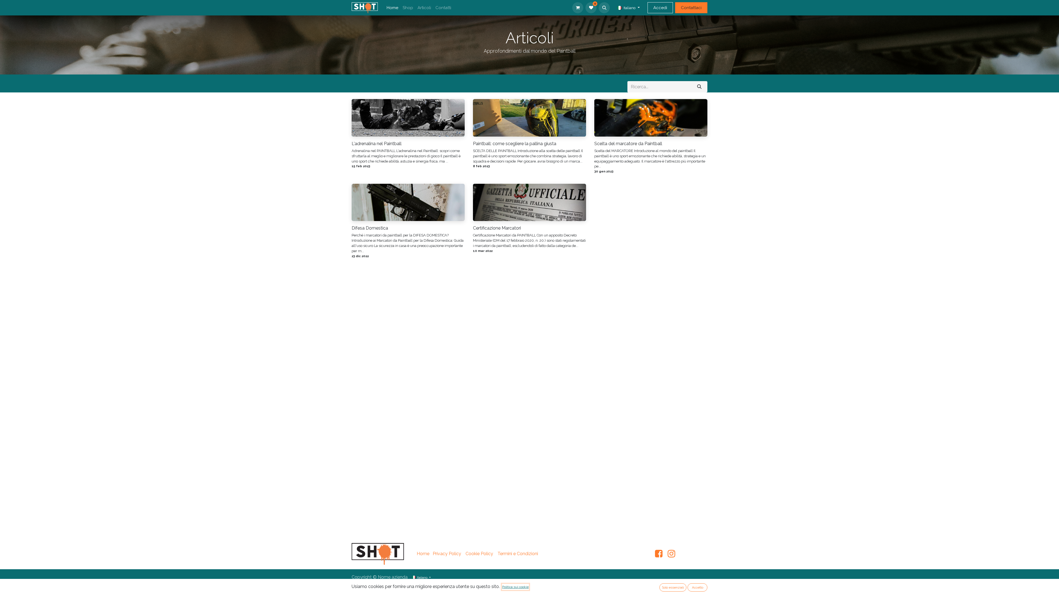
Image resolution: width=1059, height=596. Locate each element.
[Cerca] (699, 86)
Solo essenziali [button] (673, 587)
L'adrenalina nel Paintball (377, 143)
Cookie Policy (479, 553)
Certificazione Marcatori (497, 228)
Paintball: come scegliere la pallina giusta (514, 143)
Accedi (660, 7)
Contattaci (691, 7)
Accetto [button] (697, 587)
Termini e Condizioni (518, 553)
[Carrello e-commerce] (577, 7)
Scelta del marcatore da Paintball (628, 143)
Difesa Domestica (370, 228)
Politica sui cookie (515, 587)
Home (423, 553)
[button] (604, 7)
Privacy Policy (447, 553)
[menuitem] (392, 7)
